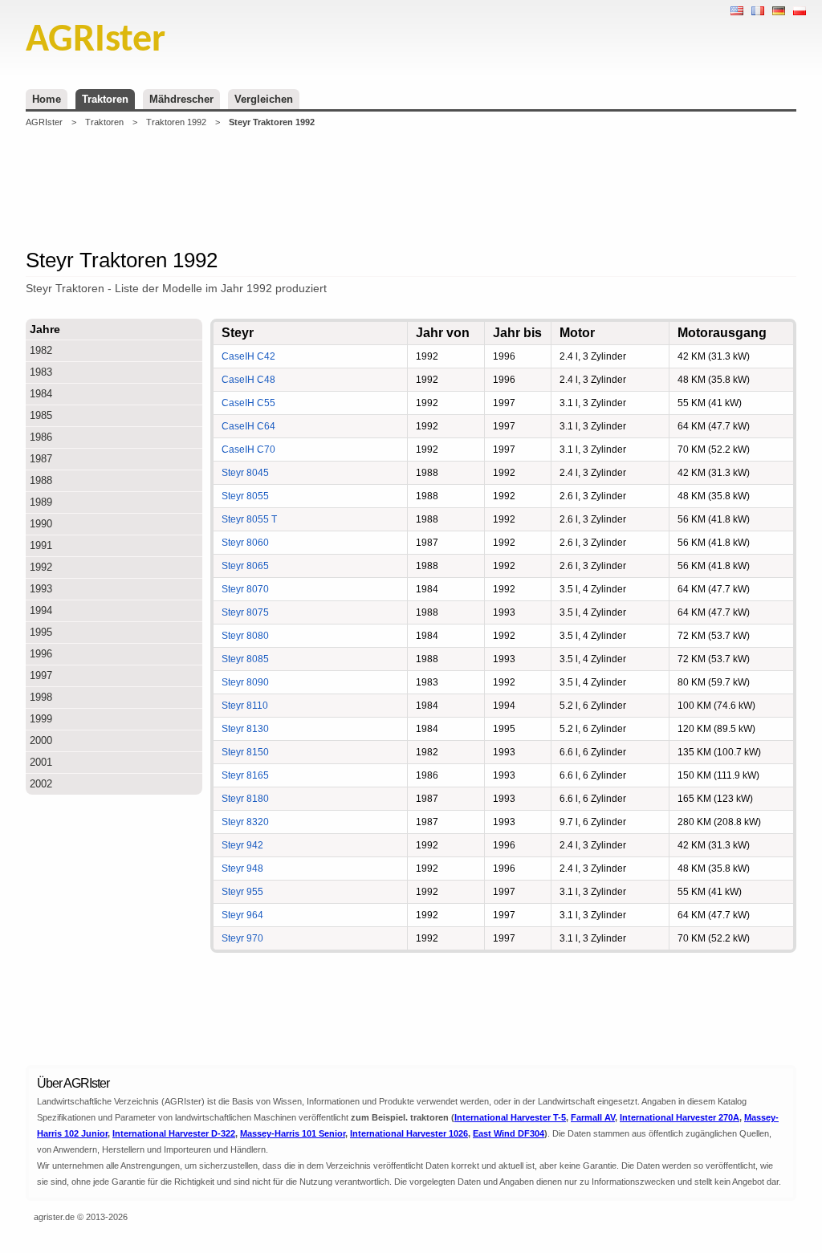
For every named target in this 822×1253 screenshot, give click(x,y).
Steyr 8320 (245, 822)
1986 (41, 437)
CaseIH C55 (248, 403)
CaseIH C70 (248, 449)
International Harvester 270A (679, 1117)
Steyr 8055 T (249, 519)
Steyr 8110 (245, 705)
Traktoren (105, 99)
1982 (41, 350)
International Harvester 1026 (409, 1133)
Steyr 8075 (245, 612)
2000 (41, 740)
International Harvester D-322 (173, 1133)
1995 (41, 632)
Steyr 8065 (245, 566)
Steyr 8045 (245, 472)
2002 (41, 784)
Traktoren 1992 (176, 122)
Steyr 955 (242, 891)
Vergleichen (263, 99)
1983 (41, 372)
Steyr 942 (242, 845)
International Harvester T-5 (510, 1117)
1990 (41, 524)
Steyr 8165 (245, 775)
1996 (41, 654)
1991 (41, 545)
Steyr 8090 (245, 682)
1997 (41, 675)
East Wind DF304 (508, 1133)
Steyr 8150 (245, 752)
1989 (41, 502)
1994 (41, 610)
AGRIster (44, 122)
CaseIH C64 (248, 426)
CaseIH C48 (248, 379)
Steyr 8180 (245, 798)
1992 (41, 567)
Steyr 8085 (245, 659)
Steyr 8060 (245, 542)
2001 (41, 762)
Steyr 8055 (245, 496)
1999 (41, 719)
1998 (41, 697)
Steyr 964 (242, 915)
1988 (41, 480)
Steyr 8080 (245, 635)
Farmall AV (593, 1117)
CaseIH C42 (248, 356)
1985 (41, 415)
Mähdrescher (181, 99)
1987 (41, 459)
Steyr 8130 (245, 728)
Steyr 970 (242, 938)
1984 (41, 394)
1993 (41, 589)
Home (46, 99)
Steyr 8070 (245, 589)
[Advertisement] (411, 188)
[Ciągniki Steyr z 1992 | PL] (799, 11)
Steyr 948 (242, 868)
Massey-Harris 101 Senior (292, 1133)
